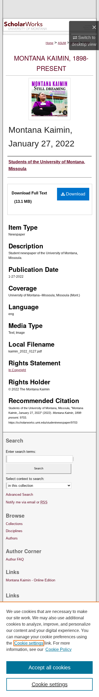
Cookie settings (28, 643)
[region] (49, 649)
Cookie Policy (58, 649)
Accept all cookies (49, 667)
